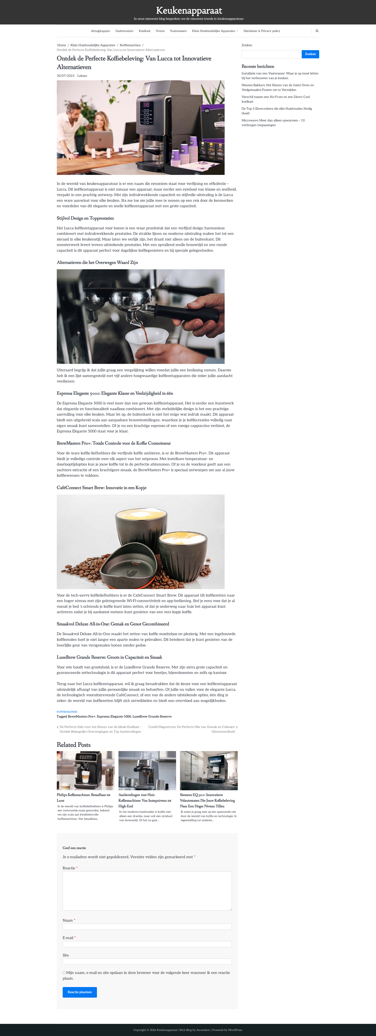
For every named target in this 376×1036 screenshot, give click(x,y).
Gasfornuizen (124, 31)
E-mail (69, 938)
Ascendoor (203, 1030)
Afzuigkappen (100, 31)
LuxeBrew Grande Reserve (152, 717)
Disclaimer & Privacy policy (262, 31)
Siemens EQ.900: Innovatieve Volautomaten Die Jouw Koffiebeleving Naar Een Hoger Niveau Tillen (207, 800)
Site (66, 955)
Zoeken (247, 45)
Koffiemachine (67, 712)
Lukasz (82, 76)
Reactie (70, 868)
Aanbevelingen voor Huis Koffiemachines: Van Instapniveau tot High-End (144, 800)
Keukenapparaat (189, 10)
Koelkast (144, 31)
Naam (69, 920)
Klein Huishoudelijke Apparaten (213, 31)
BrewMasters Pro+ (81, 717)
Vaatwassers (178, 31)
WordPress (235, 1030)
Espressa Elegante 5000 (114, 717)
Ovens (160, 31)
